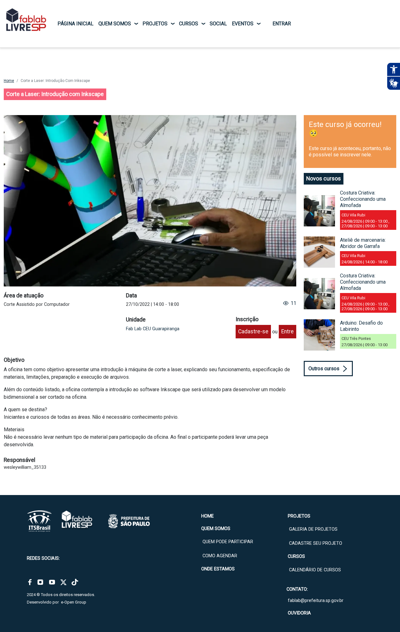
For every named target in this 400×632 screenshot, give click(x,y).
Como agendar (219, 556)
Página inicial (75, 24)
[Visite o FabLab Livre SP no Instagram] (40, 582)
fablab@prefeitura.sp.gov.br (315, 600)
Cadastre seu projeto (315, 543)
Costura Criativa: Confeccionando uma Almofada (363, 199)
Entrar (281, 24)
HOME (207, 516)
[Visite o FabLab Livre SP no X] (63, 582)
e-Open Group (73, 602)
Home (9, 80)
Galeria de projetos (313, 529)
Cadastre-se (253, 331)
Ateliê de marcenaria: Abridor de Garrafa (363, 243)
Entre (287, 331)
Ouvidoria (299, 613)
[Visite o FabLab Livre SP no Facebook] (30, 582)
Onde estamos (218, 569)
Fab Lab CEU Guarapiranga (152, 328)
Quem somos (114, 24)
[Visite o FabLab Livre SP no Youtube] (52, 582)
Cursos (188, 24)
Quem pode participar (227, 541)
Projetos (155, 24)
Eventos (242, 24)
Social (218, 24)
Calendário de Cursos (315, 570)
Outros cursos (323, 369)
